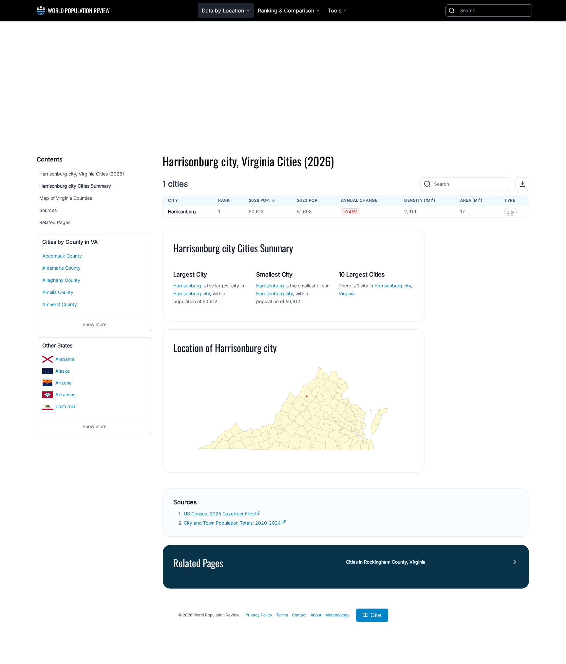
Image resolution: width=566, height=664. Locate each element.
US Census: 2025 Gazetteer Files (219, 513)
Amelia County (57, 292)
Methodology (337, 614)
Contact (299, 614)
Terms (282, 614)
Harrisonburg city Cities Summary (75, 186)
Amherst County (59, 304)
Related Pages (54, 222)
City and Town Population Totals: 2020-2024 (232, 523)
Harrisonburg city (191, 293)
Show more (94, 324)
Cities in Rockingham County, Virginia (385, 562)
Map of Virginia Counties (65, 198)
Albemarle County (61, 268)
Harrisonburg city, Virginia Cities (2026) (81, 173)
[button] (522, 184)
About (316, 614)
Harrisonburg (182, 211)
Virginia (347, 293)
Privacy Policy (258, 614)
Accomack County (62, 256)
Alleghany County (61, 280)
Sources (48, 210)
